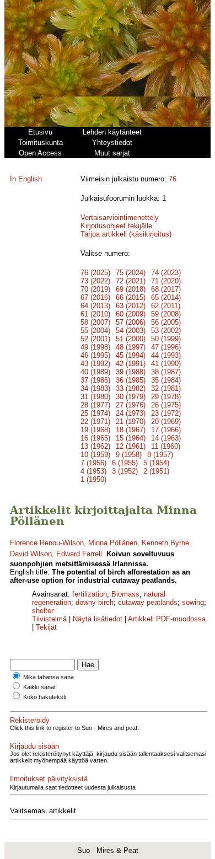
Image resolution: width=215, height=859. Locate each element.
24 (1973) (131, 413)
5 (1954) (156, 463)
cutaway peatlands (148, 602)
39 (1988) (131, 372)
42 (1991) (131, 363)
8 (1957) (160, 454)
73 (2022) (95, 281)
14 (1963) (166, 438)
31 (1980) (95, 397)
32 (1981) (166, 388)
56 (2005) (166, 322)
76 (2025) (95, 273)
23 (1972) (166, 413)
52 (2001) (95, 339)
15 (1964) (131, 438)
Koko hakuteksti (44, 697)
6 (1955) (125, 463)
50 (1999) (166, 339)
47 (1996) (166, 347)
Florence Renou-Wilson (47, 543)
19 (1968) (95, 430)
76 (172, 179)
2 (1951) (156, 471)
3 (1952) (125, 471)
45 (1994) (131, 355)
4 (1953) (93, 471)
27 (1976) (131, 405)
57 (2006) (131, 322)
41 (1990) (166, 363)
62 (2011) (165, 306)
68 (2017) (166, 289)
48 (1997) (131, 347)
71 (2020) (166, 281)
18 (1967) (131, 430)
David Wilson (31, 554)
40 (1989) (95, 372)
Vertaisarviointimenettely (119, 217)
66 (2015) (131, 297)
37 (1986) (95, 380)
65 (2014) (166, 297)
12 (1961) (131, 446)
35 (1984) (166, 380)
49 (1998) (95, 347)
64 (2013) (95, 306)
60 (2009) (131, 314)
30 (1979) (131, 397)
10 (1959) (95, 454)
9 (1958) (129, 454)
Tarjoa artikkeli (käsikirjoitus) (125, 234)
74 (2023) (166, 273)
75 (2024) (131, 273)
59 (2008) (166, 314)
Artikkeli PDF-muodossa (167, 619)
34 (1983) (95, 388)
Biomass (125, 594)
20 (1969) (166, 421)
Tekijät (46, 627)
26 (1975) (166, 405)
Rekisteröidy (30, 720)
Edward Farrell (79, 554)
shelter (42, 610)
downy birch (95, 602)
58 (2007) (95, 322)
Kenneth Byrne (165, 543)
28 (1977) (95, 405)
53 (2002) (166, 330)
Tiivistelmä (49, 619)
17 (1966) (166, 430)
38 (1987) (166, 372)
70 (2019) (95, 289)
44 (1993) (166, 355)
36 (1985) (131, 380)
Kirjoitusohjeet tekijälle (116, 226)
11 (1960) (165, 446)
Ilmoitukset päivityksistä (49, 779)
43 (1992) (95, 363)
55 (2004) (95, 330)
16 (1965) (95, 438)
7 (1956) (93, 463)
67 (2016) (95, 297)
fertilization (89, 594)
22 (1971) (95, 421)
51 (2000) (131, 339)
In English (26, 179)
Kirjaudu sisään (34, 746)
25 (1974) (95, 413)
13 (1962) (95, 446)
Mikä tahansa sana (48, 677)
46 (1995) (95, 355)
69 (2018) (131, 289)
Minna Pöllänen (112, 543)
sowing (193, 602)
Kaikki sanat (39, 687)
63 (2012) (131, 306)
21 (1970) (131, 421)
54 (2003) (131, 330)
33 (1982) (131, 388)
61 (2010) (95, 314)
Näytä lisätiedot (99, 619)
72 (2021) (131, 281)
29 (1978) (166, 397)
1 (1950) (93, 479)
